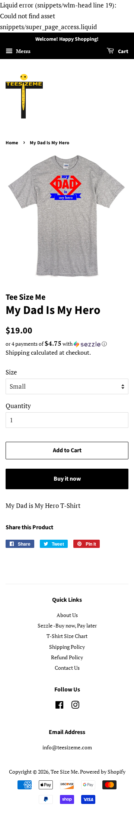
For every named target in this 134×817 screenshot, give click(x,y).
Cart (122, 52)
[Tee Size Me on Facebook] (59, 706)
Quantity (18, 405)
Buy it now (67, 479)
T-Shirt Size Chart (67, 635)
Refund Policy (67, 657)
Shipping (17, 352)
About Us (67, 615)
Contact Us (67, 667)
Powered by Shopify (102, 771)
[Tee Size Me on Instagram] (75, 706)
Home (12, 142)
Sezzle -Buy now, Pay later (67, 625)
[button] (67, 344)
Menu (23, 51)
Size (11, 372)
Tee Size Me (64, 771)
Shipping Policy (67, 646)
